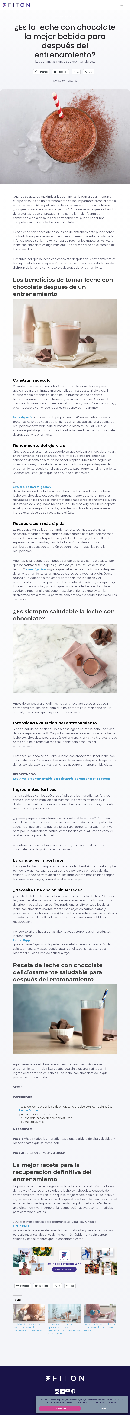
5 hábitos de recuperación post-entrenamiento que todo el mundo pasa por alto (28, 1327)
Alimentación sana (65, 17)
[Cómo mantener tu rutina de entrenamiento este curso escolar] (100, 1313)
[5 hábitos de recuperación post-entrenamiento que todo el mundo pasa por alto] (29, 1313)
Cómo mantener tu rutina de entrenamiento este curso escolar (100, 1327)
